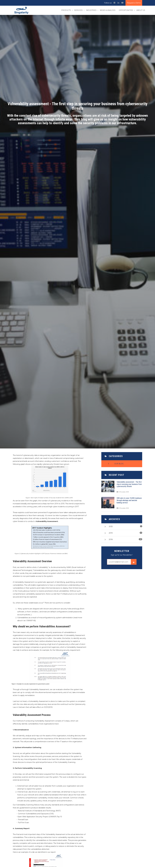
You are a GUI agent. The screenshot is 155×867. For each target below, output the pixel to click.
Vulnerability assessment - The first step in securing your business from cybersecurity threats (129, 484)
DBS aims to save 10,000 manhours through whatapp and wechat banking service (129, 500)
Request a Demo (134, 3)
